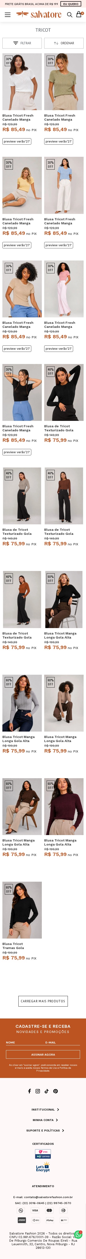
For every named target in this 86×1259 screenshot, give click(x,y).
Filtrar (26, 43)
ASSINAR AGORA (43, 1054)
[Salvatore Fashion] (39, 16)
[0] (78, 15)
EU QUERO (70, 3)
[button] (78, 1234)
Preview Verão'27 (17, 141)
